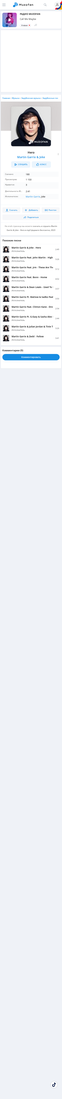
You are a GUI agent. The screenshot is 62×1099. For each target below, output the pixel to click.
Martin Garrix (33, 196)
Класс (43, 164)
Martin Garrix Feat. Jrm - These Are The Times (32, 267)
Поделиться (33, 217)
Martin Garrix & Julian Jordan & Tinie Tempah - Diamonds (32, 326)
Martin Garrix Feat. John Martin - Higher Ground (32, 257)
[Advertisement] (31, 61)
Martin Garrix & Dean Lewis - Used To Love (32, 287)
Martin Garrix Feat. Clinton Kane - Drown (32, 306)
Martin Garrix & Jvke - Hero (26, 247)
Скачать (13, 210)
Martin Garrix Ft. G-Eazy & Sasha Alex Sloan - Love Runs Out (32, 316)
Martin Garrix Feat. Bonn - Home (29, 277)
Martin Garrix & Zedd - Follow (28, 336)
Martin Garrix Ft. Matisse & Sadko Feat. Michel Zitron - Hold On (32, 296)
